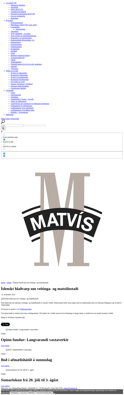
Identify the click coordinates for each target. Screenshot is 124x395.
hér (23, 317)
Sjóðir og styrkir (12, 71)
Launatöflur (15, 27)
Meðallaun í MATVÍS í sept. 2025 (24, 25)
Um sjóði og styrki (18, 82)
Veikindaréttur (16, 62)
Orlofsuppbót (16, 95)
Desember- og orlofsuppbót (21, 38)
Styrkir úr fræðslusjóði (19, 77)
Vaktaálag (14, 31)
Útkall (13, 60)
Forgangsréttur (16, 45)
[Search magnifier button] (3, 129)
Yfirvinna (14, 69)
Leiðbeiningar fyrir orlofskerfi (22, 108)
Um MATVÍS (11, 3)
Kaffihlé (14, 51)
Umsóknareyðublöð (18, 12)
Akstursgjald (20, 29)
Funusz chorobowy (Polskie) (22, 84)
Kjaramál (9, 20)
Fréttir (9, 283)
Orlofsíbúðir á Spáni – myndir (22, 99)
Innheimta (14, 18)
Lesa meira (5, 346)
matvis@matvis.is (70, 388)
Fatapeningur (16, 42)
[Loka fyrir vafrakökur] (54, 393)
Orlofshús (14, 97)
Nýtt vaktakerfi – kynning (20, 34)
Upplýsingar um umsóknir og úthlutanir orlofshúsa (30, 104)
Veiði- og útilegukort (18, 101)
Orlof (13, 53)
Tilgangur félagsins (18, 5)
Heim (3, 283)
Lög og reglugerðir (18, 16)
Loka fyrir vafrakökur (27, 393)
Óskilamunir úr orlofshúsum (21, 106)
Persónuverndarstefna (44, 393)
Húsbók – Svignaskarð (19, 112)
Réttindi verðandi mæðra (20, 55)
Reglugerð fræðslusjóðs (20, 80)
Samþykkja (14, 393)
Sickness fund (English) (20, 86)
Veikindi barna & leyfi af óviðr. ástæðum (26, 64)
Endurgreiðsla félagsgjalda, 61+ (23, 40)
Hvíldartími (15, 49)
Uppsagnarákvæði (18, 58)
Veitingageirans (25, 309)
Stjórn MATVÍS (17, 10)
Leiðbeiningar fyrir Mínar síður (22, 110)
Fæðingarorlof (16, 47)
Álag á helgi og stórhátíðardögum (23, 36)
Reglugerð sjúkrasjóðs (19, 75)
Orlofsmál (9, 90)
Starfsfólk (14, 7)
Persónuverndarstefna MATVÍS (23, 14)
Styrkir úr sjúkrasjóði (19, 73)
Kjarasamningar (17, 23)
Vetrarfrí (14, 66)
